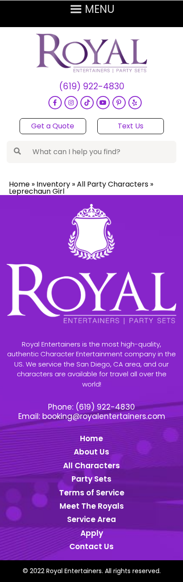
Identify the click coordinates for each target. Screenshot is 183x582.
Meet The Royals (92, 506)
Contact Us (91, 546)
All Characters (91, 465)
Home (19, 184)
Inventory (53, 184)
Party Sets (91, 479)
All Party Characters (112, 184)
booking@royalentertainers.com (103, 416)
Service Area (91, 519)
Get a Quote (52, 126)
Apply (91, 533)
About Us (91, 451)
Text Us (130, 126)
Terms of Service (91, 492)
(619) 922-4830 (91, 87)
